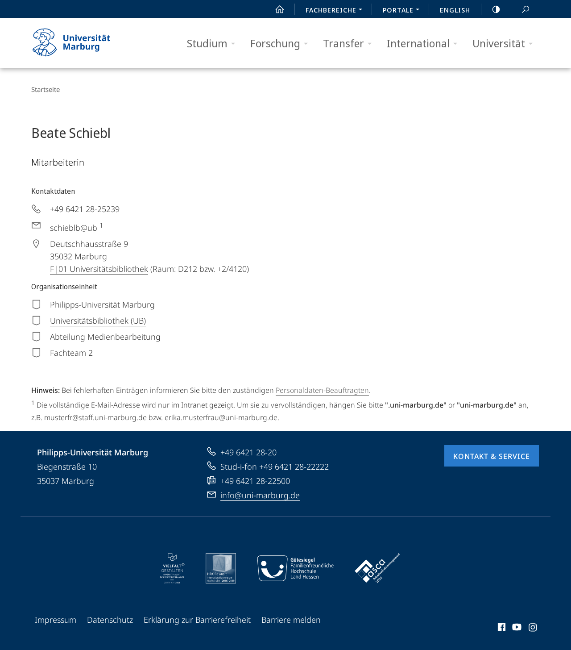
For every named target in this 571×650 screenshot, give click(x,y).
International (418, 43)
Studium (207, 43)
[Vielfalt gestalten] (172, 568)
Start (279, 9)
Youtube (515, 628)
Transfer (343, 43)
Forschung (275, 43)
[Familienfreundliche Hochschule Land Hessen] (295, 568)
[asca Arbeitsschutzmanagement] (377, 568)
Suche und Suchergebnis (525, 9)
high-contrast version (496, 9)
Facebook (500, 628)
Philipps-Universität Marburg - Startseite (87, 43)
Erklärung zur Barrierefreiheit (197, 619)
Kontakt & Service (491, 456)
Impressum (55, 619)
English (455, 9)
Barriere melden (291, 619)
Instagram (533, 628)
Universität (498, 43)
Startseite (45, 89)
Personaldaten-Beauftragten (322, 390)
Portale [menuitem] (398, 9)
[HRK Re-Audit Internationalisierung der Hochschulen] (221, 568)
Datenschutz (110, 619)
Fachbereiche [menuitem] (331, 9)
